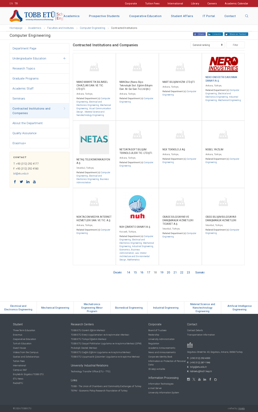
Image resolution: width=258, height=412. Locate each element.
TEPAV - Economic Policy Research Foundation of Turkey (99, 390)
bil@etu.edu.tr (21, 173)
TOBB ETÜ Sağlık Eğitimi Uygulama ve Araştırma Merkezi (101, 352)
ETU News (18, 378)
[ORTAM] (215, 378)
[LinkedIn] (204, 379)
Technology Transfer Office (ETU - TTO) (90, 371)
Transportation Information (201, 334)
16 (141, 272)
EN (11, 3)
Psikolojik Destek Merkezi (84, 348)
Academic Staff (23, 88)
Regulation (153, 343)
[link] (18, 308)
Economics (125, 249)
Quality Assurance (24, 133)
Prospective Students (104, 16)
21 (175, 272)
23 (188, 272)
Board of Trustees (157, 330)
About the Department (27, 123)
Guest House (19, 348)
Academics (72, 16)
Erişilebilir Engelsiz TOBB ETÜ (28, 374)
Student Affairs (182, 16)
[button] (246, 16)
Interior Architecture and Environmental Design (135, 256)
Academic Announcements (161, 348)
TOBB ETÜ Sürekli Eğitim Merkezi (88, 330)
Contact (230, 16)
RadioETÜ (18, 383)
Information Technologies (161, 383)
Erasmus (17, 334)
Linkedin (217, 34)
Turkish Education (22, 343)
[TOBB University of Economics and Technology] (49, 15)
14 (128, 272)
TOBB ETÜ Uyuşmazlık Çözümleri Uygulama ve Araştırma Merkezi (105, 356)
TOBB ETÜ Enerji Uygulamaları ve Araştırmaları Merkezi (100, 334)
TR (16, 3)
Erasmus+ (19, 143)
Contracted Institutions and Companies (31, 111)
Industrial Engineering (142, 246)
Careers (212, 3)
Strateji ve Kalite (156, 369)
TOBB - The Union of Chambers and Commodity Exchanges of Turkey (106, 386)
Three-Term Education (24, 330)
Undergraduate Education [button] (29, 58)
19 (161, 272)
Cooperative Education (145, 16)
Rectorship (153, 334)
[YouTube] (199, 379)
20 (168, 272)
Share (201, 34)
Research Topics (23, 68)
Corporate (131, 3)
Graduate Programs (25, 78)
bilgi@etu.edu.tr (198, 367)
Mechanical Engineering (229, 100)
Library (195, 3)
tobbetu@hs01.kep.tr (201, 371)
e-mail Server (155, 388)
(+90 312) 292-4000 (200, 358)
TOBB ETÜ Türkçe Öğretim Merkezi (88, 339)
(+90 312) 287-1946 (200, 362)
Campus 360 (20, 370)
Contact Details (195, 330)
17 (148, 272)
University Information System (163, 392)
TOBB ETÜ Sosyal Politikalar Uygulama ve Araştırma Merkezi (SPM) (106, 343)
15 (135, 272)
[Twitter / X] (194, 379)
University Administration (161, 339)
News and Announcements (162, 352)
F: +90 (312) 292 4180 (25, 168)
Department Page (24, 48)
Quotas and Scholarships (26, 356)
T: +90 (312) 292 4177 (26, 163)
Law (137, 253)
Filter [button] (235, 45)
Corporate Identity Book (160, 356)
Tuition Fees (152, 3)
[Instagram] (188, 379)
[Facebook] (210, 379)
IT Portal (209, 16)
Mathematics (133, 259)
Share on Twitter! (238, 34)
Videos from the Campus (26, 352)
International (175, 3)
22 (181, 272)
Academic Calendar (236, 3)
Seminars (18, 98)
